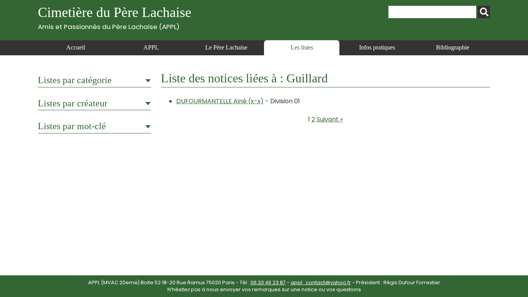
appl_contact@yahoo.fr (321, 282)
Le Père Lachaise (226, 47)
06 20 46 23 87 (268, 282)
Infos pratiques (377, 47)
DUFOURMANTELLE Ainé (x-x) (220, 101)
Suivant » (330, 119)
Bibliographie (452, 47)
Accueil (75, 47)
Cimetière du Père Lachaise (114, 18)
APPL (151, 47)
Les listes (302, 47)
